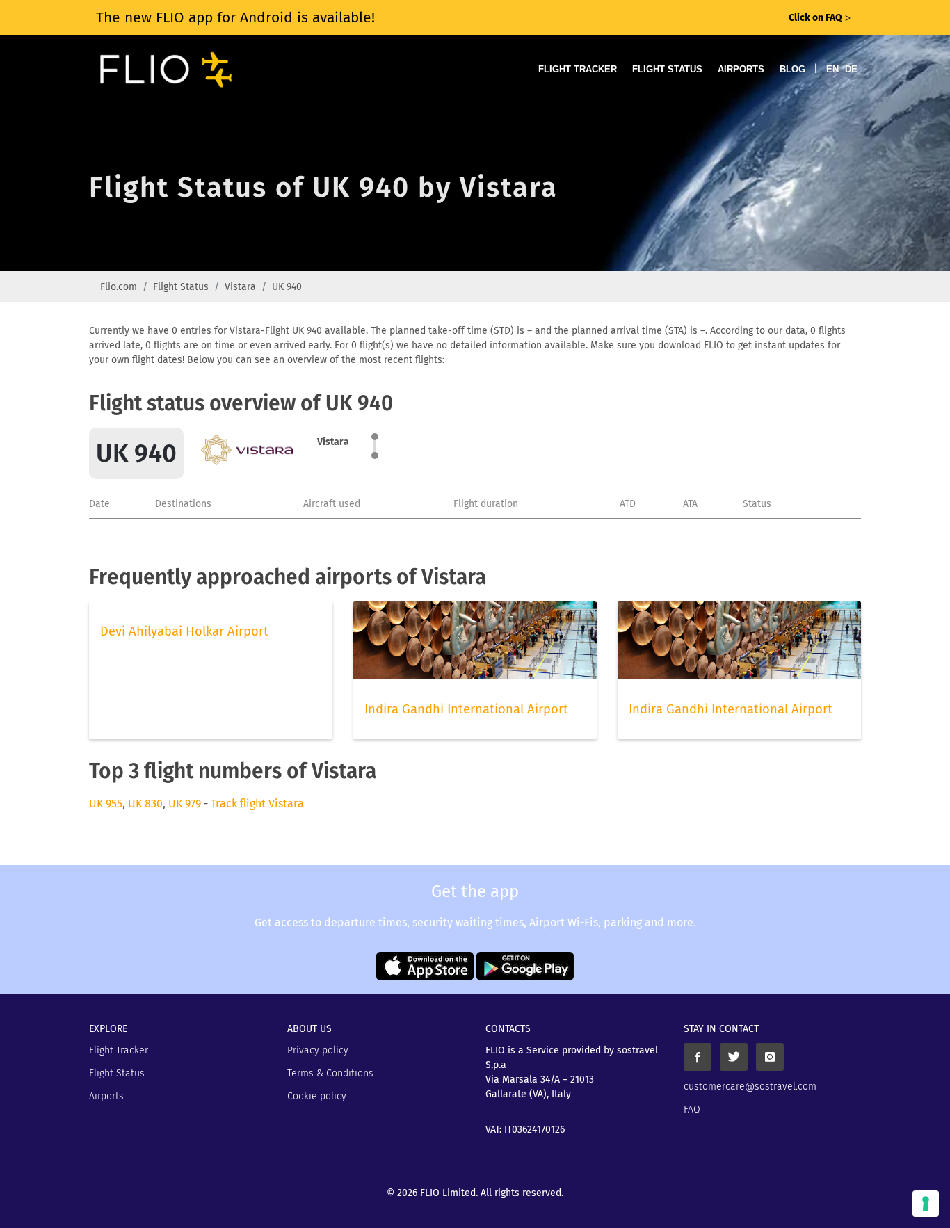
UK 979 (184, 803)
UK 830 (145, 803)
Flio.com (118, 287)
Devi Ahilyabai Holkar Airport (184, 631)
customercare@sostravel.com (750, 1086)
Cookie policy (316, 1096)
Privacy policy (317, 1050)
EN (832, 69)
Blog (792, 69)
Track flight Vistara (257, 803)
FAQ (692, 1109)
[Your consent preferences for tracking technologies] (925, 1203)
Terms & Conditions (330, 1073)
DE (851, 69)
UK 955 (105, 803)
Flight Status (667, 69)
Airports (741, 69)
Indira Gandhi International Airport (466, 709)
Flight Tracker (577, 69)
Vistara (240, 287)
